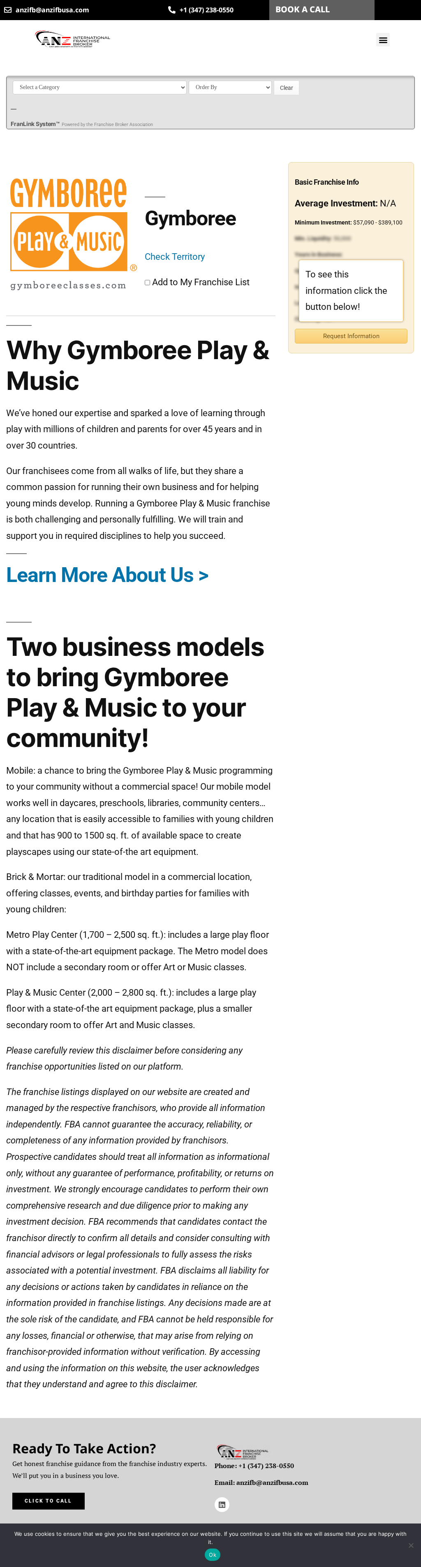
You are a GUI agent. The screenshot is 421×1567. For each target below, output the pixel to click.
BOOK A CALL (302, 9)
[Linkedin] (222, 1504)
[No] (411, 1545)
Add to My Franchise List (201, 282)
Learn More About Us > (107, 575)
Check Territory (175, 257)
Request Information (351, 336)
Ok (212, 1554)
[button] (383, 39)
